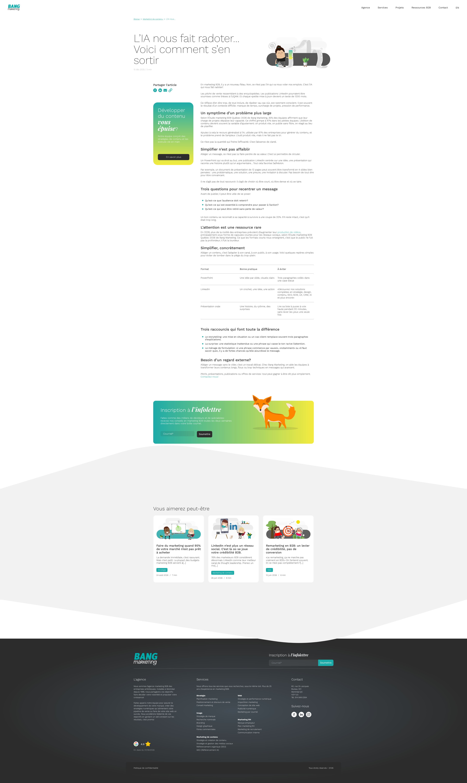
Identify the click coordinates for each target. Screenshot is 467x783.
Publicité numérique (247, 708)
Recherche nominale (206, 719)
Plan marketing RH (246, 726)
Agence (365, 7)
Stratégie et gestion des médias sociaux (215, 743)
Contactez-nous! (209, 376)
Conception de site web (249, 705)
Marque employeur (246, 723)
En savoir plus (173, 157)
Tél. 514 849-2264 (299, 697)
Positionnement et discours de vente (213, 702)
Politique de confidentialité (146, 768)
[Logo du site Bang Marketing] (14, 7)
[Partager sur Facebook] (155, 90)
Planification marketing (207, 699)
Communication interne (249, 732)
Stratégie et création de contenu (211, 740)
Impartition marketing (248, 702)
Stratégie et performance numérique (254, 699)
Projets (399, 7)
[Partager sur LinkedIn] (160, 90)
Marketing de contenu (153, 19)
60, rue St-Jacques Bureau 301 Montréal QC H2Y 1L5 (300, 690)
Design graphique (204, 726)
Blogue (137, 19)
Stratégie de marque (206, 716)
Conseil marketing (205, 705)
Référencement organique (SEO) (211, 747)
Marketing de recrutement (250, 729)
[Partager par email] (165, 90)
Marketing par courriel (248, 712)
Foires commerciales (206, 729)
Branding (201, 723)
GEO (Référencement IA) (208, 750)
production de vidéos (289, 232)
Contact (443, 7)
